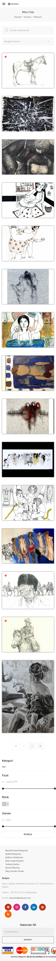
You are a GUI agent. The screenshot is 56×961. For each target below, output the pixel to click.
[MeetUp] (42, 907)
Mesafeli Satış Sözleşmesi (16, 850)
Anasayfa (17, 17)
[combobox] (28, 41)
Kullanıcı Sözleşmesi (14, 857)
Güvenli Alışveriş (12, 867)
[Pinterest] (8, 907)
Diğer (4, 767)
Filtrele (28, 834)
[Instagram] (16, 907)
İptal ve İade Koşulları (14, 861)
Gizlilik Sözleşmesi (13, 854)
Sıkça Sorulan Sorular (14, 871)
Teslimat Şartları (12, 864)
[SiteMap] (8, 914)
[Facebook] (25, 907)
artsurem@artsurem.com (20, 898)
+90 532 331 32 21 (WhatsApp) (23, 892)
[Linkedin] (33, 907)
